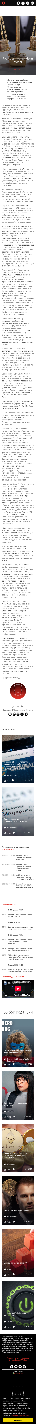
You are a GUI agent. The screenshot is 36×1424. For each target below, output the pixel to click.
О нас (17, 1358)
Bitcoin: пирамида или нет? (15, 1263)
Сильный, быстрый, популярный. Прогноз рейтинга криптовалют (24, 886)
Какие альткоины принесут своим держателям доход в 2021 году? (16, 1155)
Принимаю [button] (18, 1420)
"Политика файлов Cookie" (20, 1415)
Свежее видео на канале (13, 977)
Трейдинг (28, 1059)
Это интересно (19, 710)
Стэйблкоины (19, 1059)
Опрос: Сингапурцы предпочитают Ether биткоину (17, 820)
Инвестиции (11, 1061)
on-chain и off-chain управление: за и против (18, 1314)
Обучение (29, 710)
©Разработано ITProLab (18, 1360)
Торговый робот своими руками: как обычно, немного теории (23, 867)
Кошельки (10, 1112)
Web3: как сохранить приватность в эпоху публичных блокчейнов (25, 877)
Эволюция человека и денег (16, 1210)
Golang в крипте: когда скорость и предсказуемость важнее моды (20, 928)
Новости (10, 1059)
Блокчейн (10, 1322)
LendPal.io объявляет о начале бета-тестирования (17, 1051)
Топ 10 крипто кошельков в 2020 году (16, 1104)
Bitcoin (9, 1269)
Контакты (25, 1358)
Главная (10, 1358)
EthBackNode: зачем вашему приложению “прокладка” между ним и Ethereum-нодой (20, 957)
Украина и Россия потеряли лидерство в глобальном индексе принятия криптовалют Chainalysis (16, 765)
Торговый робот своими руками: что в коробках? (24, 857)
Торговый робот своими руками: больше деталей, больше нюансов (20, 941)
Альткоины (11, 1164)
